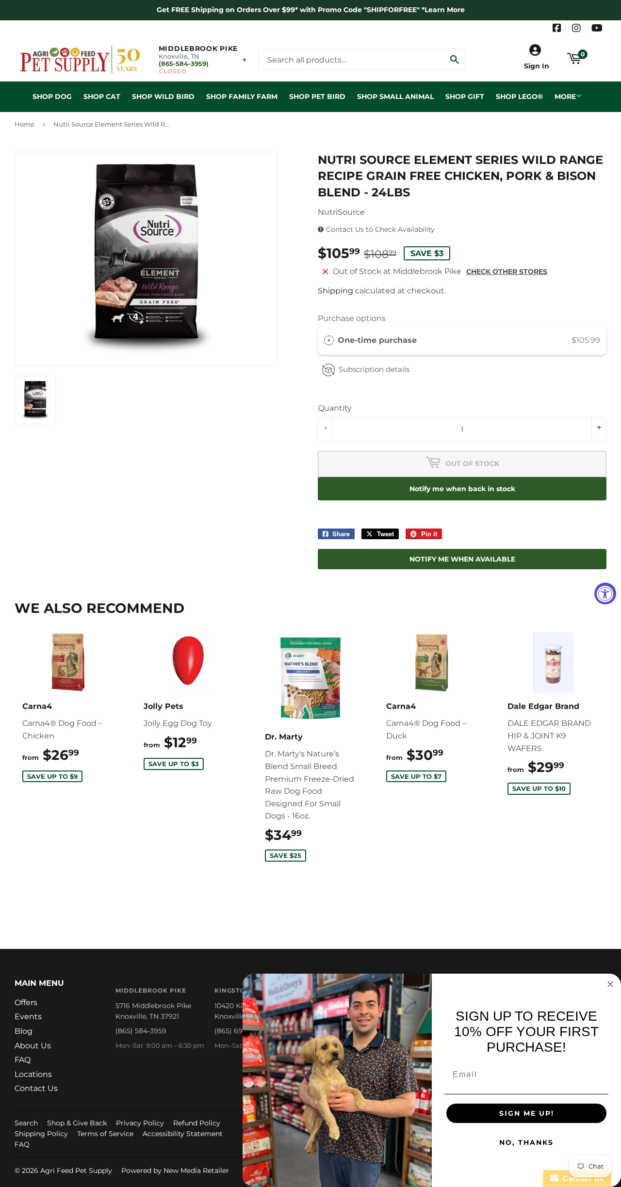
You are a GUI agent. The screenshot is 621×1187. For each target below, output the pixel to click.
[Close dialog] (610, 984)
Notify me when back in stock (462, 488)
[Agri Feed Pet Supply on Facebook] (557, 29)
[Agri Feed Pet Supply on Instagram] (576, 29)
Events (28, 1016)
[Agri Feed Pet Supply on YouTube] (597, 29)
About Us (33, 1045)
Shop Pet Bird (317, 96)
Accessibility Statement (183, 1134)
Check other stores (506, 271)
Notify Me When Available (462, 559)
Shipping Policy (41, 1134)
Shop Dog (52, 96)
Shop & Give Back (77, 1123)
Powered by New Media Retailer (175, 1170)
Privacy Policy (140, 1123)
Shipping (335, 290)
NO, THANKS (526, 1142)
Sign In (536, 66)
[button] (203, 60)
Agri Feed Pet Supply (76, 1170)
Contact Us (36, 1088)
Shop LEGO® (519, 96)
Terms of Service (105, 1134)
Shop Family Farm (242, 96)
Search (26, 1123)
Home (24, 124)
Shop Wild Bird (163, 96)
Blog (24, 1031)
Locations (33, 1074)
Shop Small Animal (395, 96)
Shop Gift (464, 96)
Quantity (335, 408)
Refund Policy (196, 1123)
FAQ (23, 1059)
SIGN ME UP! (526, 1113)
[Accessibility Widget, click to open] (605, 594)
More (565, 96)
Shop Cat (101, 96)
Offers (26, 1002)
